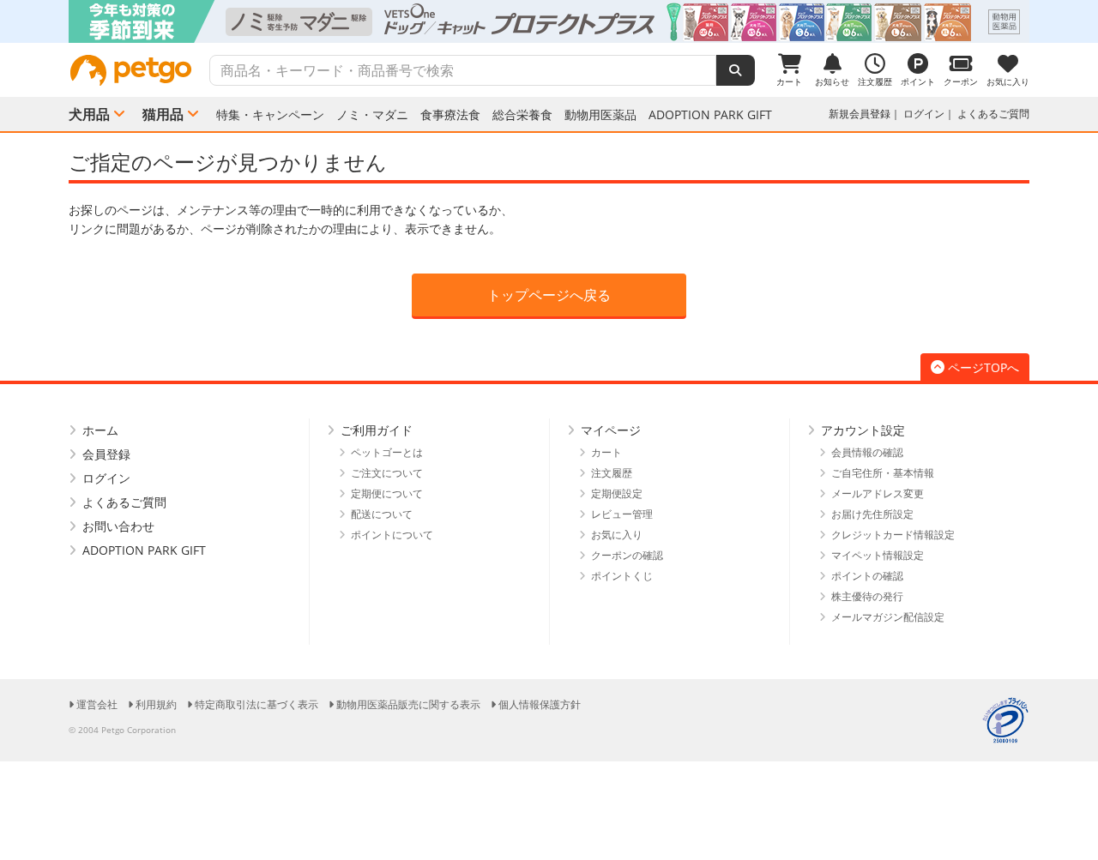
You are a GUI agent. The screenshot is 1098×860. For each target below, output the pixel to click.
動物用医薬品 (600, 115)
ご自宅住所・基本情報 (882, 473)
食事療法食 (450, 115)
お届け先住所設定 (872, 514)
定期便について (387, 493)
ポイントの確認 (867, 575)
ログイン (923, 113)
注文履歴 (611, 473)
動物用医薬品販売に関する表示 (408, 704)
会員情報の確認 (867, 452)
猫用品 (163, 114)
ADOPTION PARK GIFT (710, 115)
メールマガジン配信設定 (887, 617)
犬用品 (89, 114)
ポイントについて (392, 534)
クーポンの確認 (627, 555)
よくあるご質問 (993, 113)
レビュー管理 (622, 514)
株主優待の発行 (867, 596)
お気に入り (617, 534)
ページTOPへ (983, 367)
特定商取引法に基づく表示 (256, 704)
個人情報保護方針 (539, 704)
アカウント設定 (863, 430)
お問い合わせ (118, 526)
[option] (549, 21)
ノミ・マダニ (372, 115)
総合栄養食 (522, 115)
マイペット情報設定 (877, 555)
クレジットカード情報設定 (893, 534)
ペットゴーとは (387, 452)
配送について (382, 514)
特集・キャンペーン (270, 115)
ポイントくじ (622, 575)
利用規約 (156, 704)
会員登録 (106, 454)
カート (606, 452)
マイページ (611, 430)
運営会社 (97, 704)
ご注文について (387, 473)
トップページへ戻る (549, 295)
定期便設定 (617, 493)
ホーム (100, 430)
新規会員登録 (859, 113)
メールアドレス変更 (877, 493)
